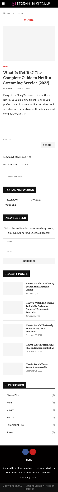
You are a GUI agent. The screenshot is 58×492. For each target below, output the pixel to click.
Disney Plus (31, 395)
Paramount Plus (31, 424)
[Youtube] (32, 452)
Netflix (31, 417)
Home (6, 13)
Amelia (9, 88)
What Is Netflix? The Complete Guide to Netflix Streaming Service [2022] (27, 77)
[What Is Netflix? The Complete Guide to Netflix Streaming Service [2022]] (29, 43)
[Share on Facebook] (28, 120)
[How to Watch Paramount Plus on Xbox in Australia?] (13, 349)
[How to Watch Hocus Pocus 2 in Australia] (13, 369)
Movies (31, 409)
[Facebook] (25, 452)
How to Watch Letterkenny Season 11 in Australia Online (40, 286)
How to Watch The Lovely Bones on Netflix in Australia (39, 328)
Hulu (31, 402)
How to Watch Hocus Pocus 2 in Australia (37, 366)
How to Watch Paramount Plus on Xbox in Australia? (40, 346)
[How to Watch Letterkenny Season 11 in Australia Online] (13, 288)
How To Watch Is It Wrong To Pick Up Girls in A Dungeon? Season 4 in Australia (40, 307)
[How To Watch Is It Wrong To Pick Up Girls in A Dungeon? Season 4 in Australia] (13, 307)
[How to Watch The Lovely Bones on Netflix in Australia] (13, 330)
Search (7, 139)
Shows (31, 432)
